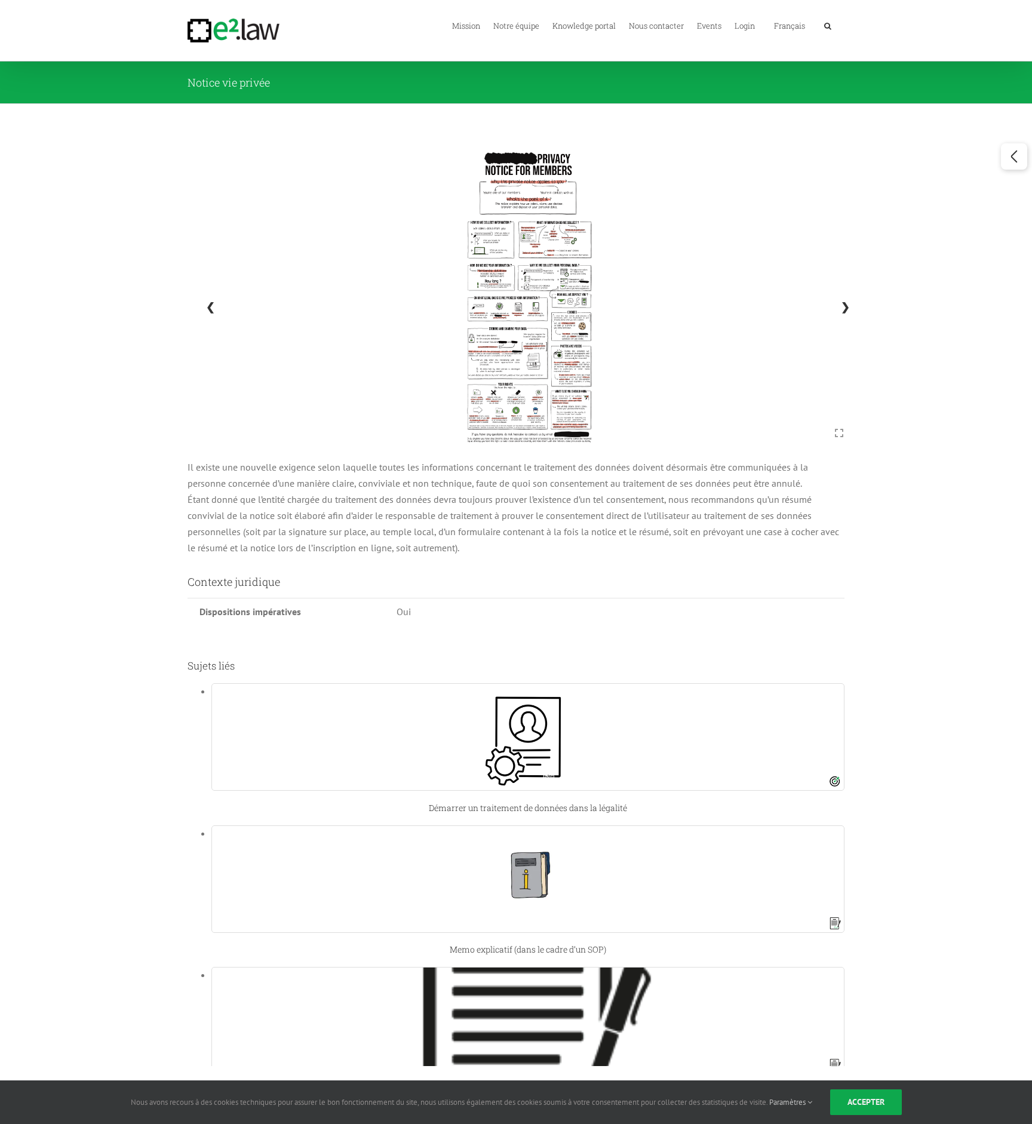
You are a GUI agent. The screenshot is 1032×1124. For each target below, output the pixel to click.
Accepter (865, 1102)
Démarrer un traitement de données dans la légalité (528, 807)
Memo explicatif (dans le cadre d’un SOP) (528, 949)
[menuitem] (789, 25)
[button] (827, 25)
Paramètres (788, 1102)
